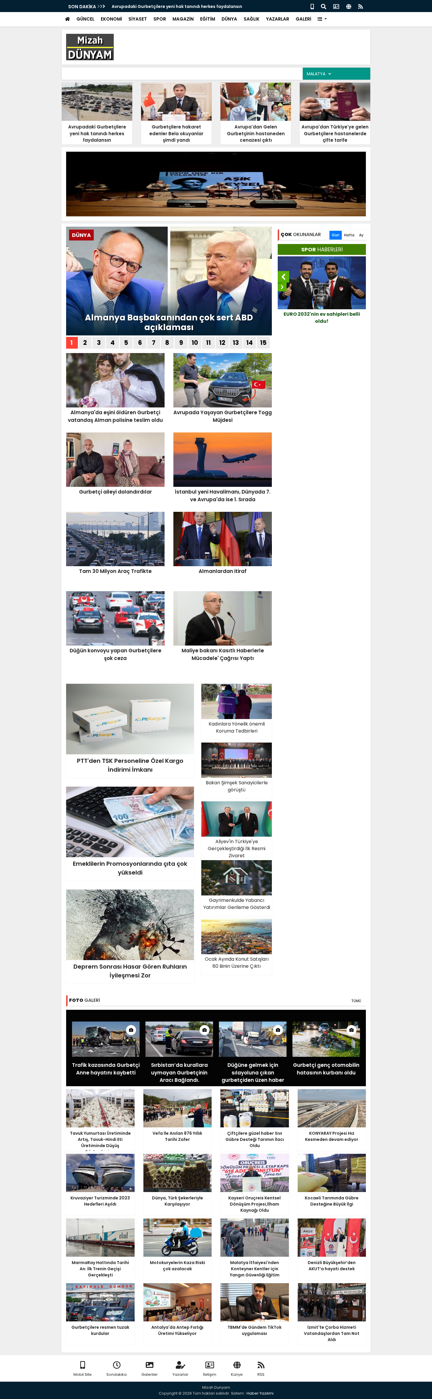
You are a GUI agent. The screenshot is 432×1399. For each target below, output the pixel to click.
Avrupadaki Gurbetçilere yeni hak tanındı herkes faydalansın (177, 6)
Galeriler (149, 1374)
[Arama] (323, 6)
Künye (237, 1374)
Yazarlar (180, 1374)
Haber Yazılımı (260, 1393)
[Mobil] (312, 6)
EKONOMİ (111, 19)
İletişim (209, 1374)
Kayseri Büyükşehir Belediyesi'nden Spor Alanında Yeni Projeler (322, 321)
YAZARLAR (277, 19)
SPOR (159, 19)
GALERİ (303, 19)
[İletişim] (336, 6)
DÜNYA (229, 19)
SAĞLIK (251, 19)
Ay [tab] (361, 235)
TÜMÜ (356, 1000)
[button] (322, 19)
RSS (260, 1374)
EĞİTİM (207, 19)
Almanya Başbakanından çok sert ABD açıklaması (169, 322)
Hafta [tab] (349, 235)
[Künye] (348, 6)
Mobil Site (82, 1374)
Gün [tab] (335, 235)
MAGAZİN (183, 19)
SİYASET (137, 19)
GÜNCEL (85, 19)
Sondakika (116, 1374)
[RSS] (360, 6)
